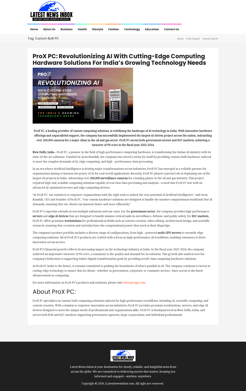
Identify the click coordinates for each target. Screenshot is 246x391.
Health (82, 29)
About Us (49, 29)
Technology (132, 29)
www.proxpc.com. (134, 282)
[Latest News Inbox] (51, 12)
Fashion (113, 29)
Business (67, 29)
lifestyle (97, 29)
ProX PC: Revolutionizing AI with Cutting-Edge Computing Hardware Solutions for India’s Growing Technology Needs (119, 59)
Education (152, 29)
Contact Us (171, 29)
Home (34, 29)
